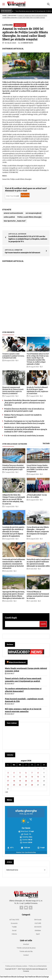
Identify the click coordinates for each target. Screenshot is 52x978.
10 (8, 777)
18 (14, 781)
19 (20, 781)
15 (38, 777)
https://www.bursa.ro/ (17, 662)
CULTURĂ (38, 923)
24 (8, 785)
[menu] (3, 4)
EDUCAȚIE (37, 927)
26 (20, 785)
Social (14, 930)
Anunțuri (26, 944)
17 (8, 781)
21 (32, 781)
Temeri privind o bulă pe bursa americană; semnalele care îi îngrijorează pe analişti (23, 679)
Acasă (4, 15)
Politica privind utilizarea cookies (16, 966)
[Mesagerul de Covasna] (16, 4)
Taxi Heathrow (5, 977)
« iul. (6, 792)
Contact (26, 955)
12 (20, 777)
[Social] (21, 907)
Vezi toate (46, 443)
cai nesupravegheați (33, 213)
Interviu (14, 934)
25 (14, 785)
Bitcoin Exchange (17, 977)
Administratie (12, 15)
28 (32, 785)
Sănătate (38, 930)
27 (26, 785)
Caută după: (11, 617)
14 (32, 777)
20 (26, 781)
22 (38, 781)
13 (26, 777)
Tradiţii (14, 927)
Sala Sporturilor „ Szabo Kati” (15, 221)
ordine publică (9, 217)
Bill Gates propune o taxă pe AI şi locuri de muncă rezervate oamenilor (23, 710)
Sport (38, 934)
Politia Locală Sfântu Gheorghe (29, 217)
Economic (14, 923)
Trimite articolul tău (26, 951)
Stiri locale (37, 920)
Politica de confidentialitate (38, 966)
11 (14, 777)
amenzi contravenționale (13, 213)
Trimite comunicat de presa (26, 948)
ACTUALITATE (14, 920)
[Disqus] (26, 295)
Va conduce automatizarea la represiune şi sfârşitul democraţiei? (23, 689)
